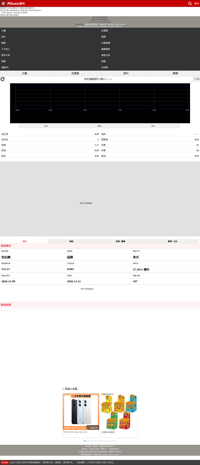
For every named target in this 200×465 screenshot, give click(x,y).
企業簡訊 (24, 13)
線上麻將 (21, 10)
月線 (153, 126)
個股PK (5, 67)
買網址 (2, 15)
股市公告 (5, 55)
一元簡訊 (3, 13)
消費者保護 (95, 20)
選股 (3, 61)
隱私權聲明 (103, 17)
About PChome (94, 22)
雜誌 (26, 10)
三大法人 (5, 49)
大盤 (3, 30)
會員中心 (38, 10)
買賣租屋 (3, 8)
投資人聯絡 (103, 22)
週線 (99, 126)
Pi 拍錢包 (21, 8)
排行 (3, 37)
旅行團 (6, 10)
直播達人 (10, 13)
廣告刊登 (96, 17)
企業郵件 (15, 15)
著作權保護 (80, 24)
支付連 (9, 8)
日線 (46, 126)
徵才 (109, 22)
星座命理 (31, 10)
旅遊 (26, 8)
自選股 (75, 73)
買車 (1, 10)
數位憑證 (17, 13)
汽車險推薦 (13, 10)
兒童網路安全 (104, 20)
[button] (84, 441)
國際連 (14, 8)
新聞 (175, 73)
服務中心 (31, 8)
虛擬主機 (8, 15)
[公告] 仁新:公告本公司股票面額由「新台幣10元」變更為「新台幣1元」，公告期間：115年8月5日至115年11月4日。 (62, 462)
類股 (3, 43)
